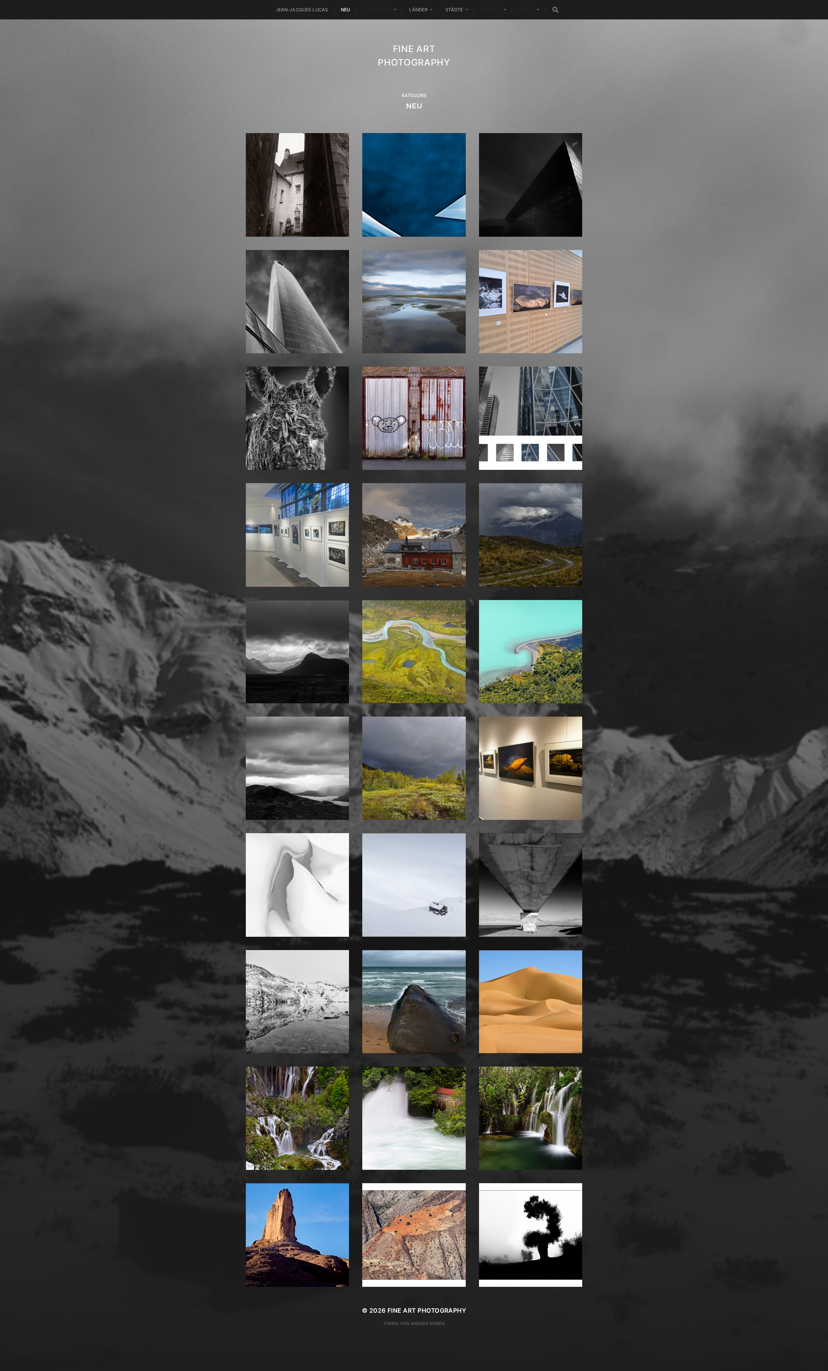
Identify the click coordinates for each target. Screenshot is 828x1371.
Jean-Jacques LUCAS (302, 9)
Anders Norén (428, 1323)
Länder (418, 9)
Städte (454, 9)
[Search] (555, 10)
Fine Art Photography (426, 1310)
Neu (345, 9)
